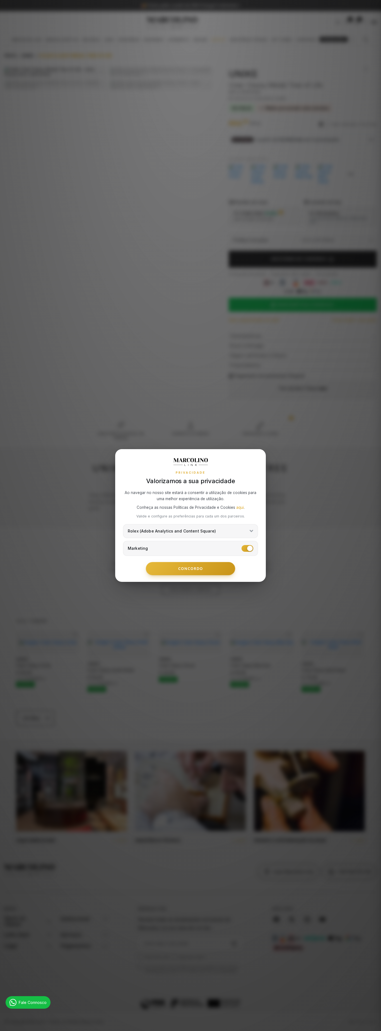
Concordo (190, 568)
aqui (240, 507)
